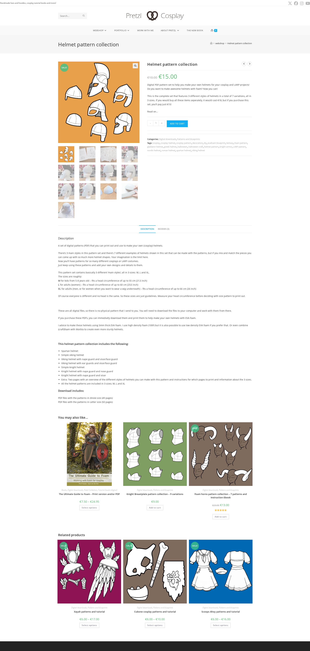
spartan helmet (183, 150)
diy (205, 143)
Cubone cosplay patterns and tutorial (155, 611)
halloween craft (195, 146)
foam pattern (240, 143)
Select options (89, 507)
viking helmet (198, 150)
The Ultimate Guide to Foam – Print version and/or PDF (89, 494)
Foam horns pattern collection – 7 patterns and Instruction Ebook (221, 496)
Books (64, 490)
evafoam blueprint (216, 143)
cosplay (156, 143)
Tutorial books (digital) (107, 490)
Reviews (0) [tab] (163, 229)
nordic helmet (154, 150)
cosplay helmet (168, 143)
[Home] (211, 43)
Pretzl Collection (90, 490)
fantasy (229, 143)
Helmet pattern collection (239, 43)
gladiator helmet (155, 146)
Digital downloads (167, 139)
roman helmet (168, 150)
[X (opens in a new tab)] (290, 3)
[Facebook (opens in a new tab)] (296, 3)
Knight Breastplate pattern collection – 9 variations (155, 494)
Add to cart (177, 123)
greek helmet (170, 146)
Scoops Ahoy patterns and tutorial (221, 611)
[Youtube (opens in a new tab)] (307, 3)
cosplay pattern (183, 143)
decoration (197, 143)
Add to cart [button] (155, 507)
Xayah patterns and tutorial (89, 611)
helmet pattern (211, 146)
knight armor (226, 146)
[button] (135, 65)
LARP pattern (239, 146)
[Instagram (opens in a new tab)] (302, 3)
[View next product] (249, 64)
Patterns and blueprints (188, 139)
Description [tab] (147, 229)
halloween (182, 146)
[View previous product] (244, 64)
